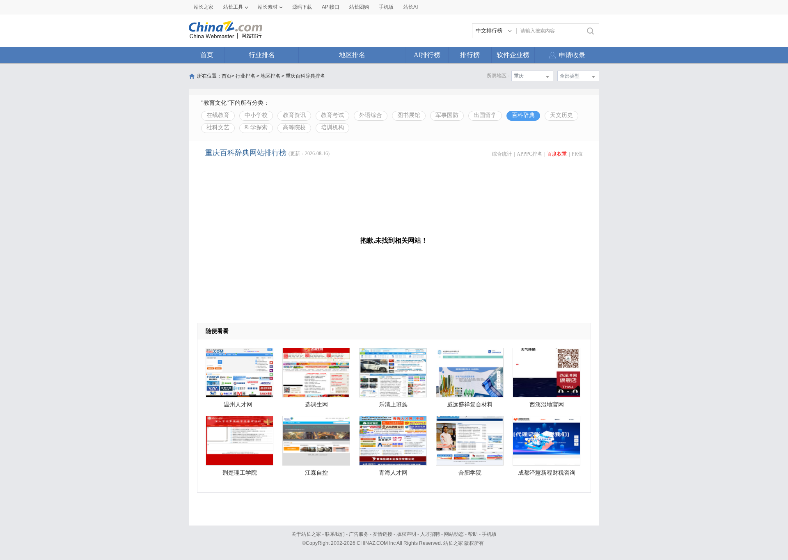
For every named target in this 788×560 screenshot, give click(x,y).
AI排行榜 (427, 54)
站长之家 (203, 7)
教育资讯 (294, 115)
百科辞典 (523, 115)
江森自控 (316, 473)
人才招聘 (430, 534)
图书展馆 (408, 115)
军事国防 (446, 115)
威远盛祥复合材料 (470, 405)
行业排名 (262, 54)
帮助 (473, 534)
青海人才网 (393, 473)
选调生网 (316, 405)
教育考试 (332, 115)
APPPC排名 (529, 154)
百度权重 (557, 154)
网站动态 (454, 534)
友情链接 (382, 534)
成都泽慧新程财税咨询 (546, 473)
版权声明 (406, 534)
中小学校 (256, 115)
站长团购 (359, 7)
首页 (206, 54)
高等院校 (294, 127)
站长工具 (233, 7)
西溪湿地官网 (546, 405)
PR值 (577, 154)
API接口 (330, 7)
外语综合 (370, 115)
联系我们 (335, 534)
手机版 (489, 534)
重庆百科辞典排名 (305, 76)
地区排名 (352, 54)
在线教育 (217, 115)
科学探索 (256, 127)
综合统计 (502, 154)
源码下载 (302, 7)
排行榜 (470, 54)
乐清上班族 (393, 405)
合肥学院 (469, 473)
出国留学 (485, 115)
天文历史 (561, 115)
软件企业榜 (513, 54)
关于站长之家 (306, 534)
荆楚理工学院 (239, 473)
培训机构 (332, 127)
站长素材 (267, 7)
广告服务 (359, 534)
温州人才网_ (239, 405)
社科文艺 (217, 127)
